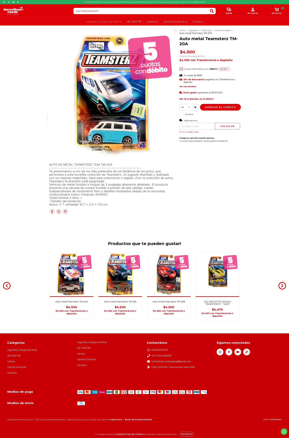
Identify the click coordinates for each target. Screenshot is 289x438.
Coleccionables (222, 30)
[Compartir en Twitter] (59, 212)
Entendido (187, 434)
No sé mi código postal (189, 132)
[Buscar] (211, 11)
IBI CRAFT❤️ (134, 21)
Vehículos (206, 30)
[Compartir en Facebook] (52, 212)
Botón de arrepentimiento (138, 419)
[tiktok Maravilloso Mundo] (18, 2)
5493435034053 (159, 350)
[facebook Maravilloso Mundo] (9, 2)
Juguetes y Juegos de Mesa (102, 21)
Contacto (198, 21)
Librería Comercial (174, 21)
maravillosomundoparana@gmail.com (171, 361)
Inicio (182, 30)
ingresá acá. (116, 419)
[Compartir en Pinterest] (65, 212)
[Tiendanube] (272, 420)
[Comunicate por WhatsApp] (284, 431)
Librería (151, 21)
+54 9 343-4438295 (161, 355)
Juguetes (193, 30)
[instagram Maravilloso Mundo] (4, 2)
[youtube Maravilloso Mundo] (13, 2)
